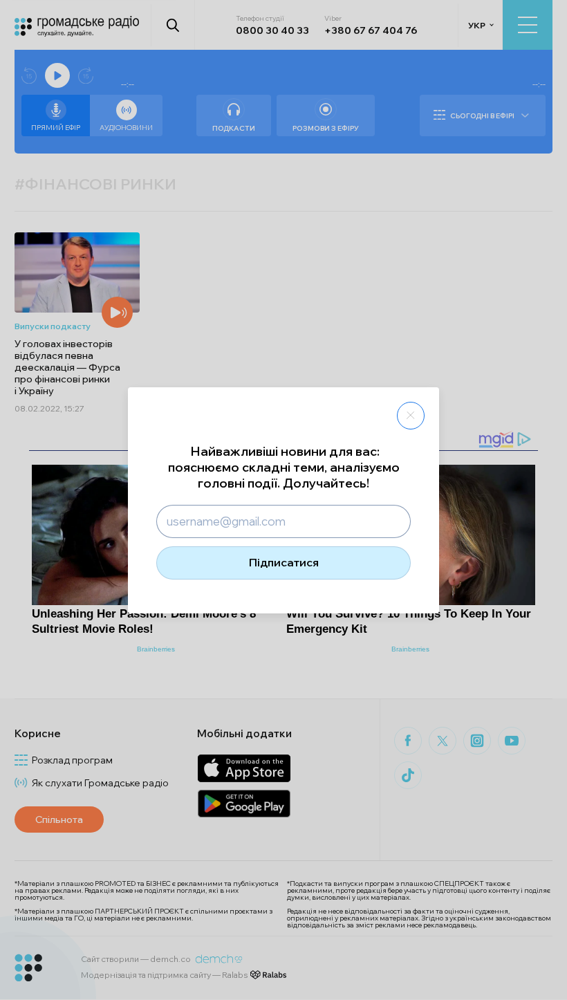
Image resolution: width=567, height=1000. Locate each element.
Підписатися (284, 562)
